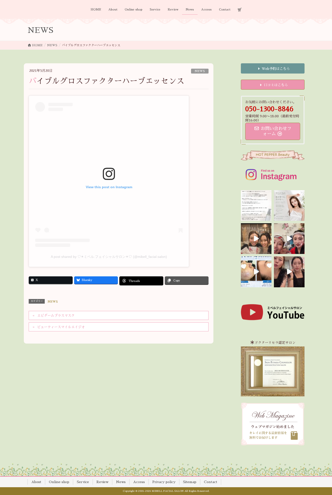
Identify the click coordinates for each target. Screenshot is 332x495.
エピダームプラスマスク (56, 315)
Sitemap (189, 482)
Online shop (59, 482)
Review (102, 482)
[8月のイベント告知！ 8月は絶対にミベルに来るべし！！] (289, 238)
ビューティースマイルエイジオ (61, 327)
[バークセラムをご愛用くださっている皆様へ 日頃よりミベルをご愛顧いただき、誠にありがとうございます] (256, 205)
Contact (210, 482)
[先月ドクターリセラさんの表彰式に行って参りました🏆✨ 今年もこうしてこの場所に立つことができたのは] (256, 238)
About (36, 482)
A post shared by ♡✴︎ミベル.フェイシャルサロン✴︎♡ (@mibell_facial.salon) (109, 257)
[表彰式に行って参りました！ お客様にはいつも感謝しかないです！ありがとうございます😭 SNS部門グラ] (289, 271)
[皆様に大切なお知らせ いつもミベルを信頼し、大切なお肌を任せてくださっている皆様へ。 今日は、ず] (289, 205)
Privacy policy (163, 482)
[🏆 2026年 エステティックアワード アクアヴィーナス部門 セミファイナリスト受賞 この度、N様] (256, 271)
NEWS (200, 71)
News (121, 482)
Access (139, 482)
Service (83, 482)
